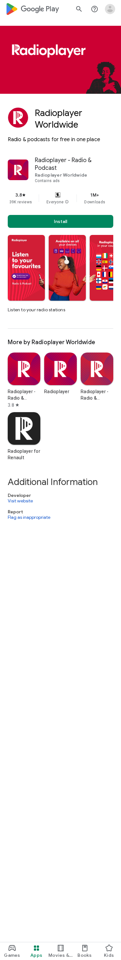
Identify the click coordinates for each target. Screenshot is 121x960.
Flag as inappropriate (29, 517)
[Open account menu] (110, 9)
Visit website (20, 501)
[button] (67, 202)
